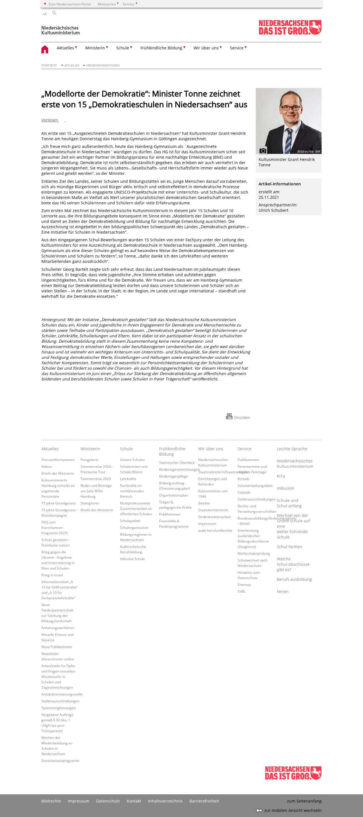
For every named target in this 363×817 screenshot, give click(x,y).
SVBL (242, 591)
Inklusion (285, 488)
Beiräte (204, 503)
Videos (46, 466)
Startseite (49, 65)
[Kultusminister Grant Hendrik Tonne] (289, 121)
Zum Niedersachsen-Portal (69, 4)
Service (244, 448)
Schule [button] (122, 48)
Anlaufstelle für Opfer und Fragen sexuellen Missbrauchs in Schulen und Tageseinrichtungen (58, 676)
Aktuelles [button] (65, 48)
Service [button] (237, 48)
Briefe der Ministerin (57, 473)
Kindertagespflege (173, 476)
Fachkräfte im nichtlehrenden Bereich (132, 490)
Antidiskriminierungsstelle (62, 694)
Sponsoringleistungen (58, 707)
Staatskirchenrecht (213, 510)
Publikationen (169, 514)
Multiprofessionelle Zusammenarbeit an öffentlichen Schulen (136, 508)
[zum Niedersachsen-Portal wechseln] (290, 33)
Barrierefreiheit (204, 801)
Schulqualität (130, 520)
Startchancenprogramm (60, 760)
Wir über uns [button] (206, 48)
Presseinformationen (103, 65)
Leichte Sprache (292, 448)
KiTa (281, 476)
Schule (126, 448)
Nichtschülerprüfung (254, 553)
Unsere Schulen (132, 459)
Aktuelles (71, 65)
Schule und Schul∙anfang (289, 503)
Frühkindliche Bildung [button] (161, 48)
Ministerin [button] (95, 48)
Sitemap (244, 584)
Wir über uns (210, 448)
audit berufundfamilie (215, 530)
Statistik (244, 492)
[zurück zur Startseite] (60, 28)
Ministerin (90, 448)
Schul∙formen (289, 546)
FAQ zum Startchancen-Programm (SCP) (54, 527)
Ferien (283, 591)
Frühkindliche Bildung (172, 451)
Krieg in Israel (52, 575)
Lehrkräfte (128, 478)
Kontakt (244, 478)
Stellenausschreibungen (60, 701)
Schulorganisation (134, 527)
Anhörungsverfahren (57, 627)
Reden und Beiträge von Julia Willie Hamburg (96, 490)
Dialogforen (90, 503)
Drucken (242, 417)
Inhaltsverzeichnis (165, 801)
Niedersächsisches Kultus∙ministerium (295, 463)
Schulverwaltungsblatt (255, 485)
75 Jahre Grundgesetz (58, 503)
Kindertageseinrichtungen (179, 469)
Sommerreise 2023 (96, 478)
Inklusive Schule (132, 558)
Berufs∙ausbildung (294, 579)
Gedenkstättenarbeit (214, 516)
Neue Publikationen (56, 646)
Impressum (207, 523)
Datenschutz (108, 801)
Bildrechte (51, 801)
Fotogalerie (89, 459)
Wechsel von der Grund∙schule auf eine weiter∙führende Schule (293, 526)
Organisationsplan (173, 495)
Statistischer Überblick (177, 462)
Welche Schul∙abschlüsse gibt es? (293, 564)
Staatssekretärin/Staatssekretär (223, 472)
